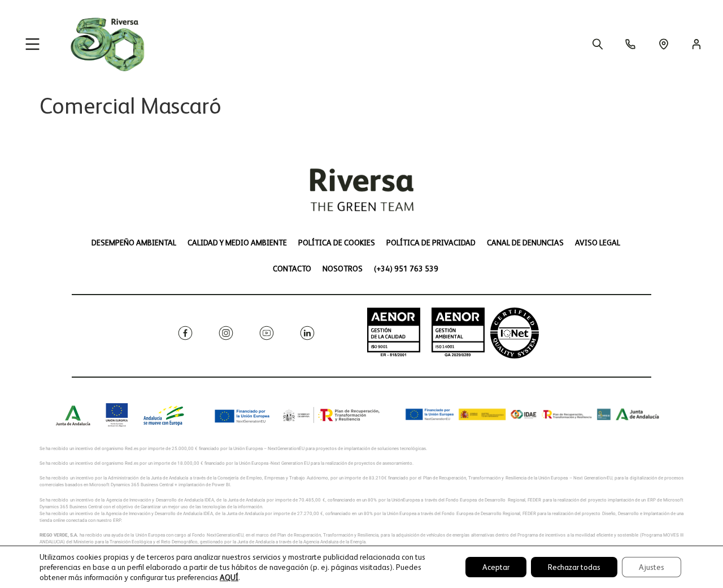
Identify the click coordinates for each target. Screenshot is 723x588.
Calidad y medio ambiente (237, 242)
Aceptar (495, 567)
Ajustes (651, 567)
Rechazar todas (574, 567)
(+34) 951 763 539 (406, 268)
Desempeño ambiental (134, 242)
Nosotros (343, 268)
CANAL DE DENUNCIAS (525, 242)
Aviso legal (597, 242)
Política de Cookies (336, 242)
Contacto (292, 268)
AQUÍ (229, 577)
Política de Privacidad (431, 242)
